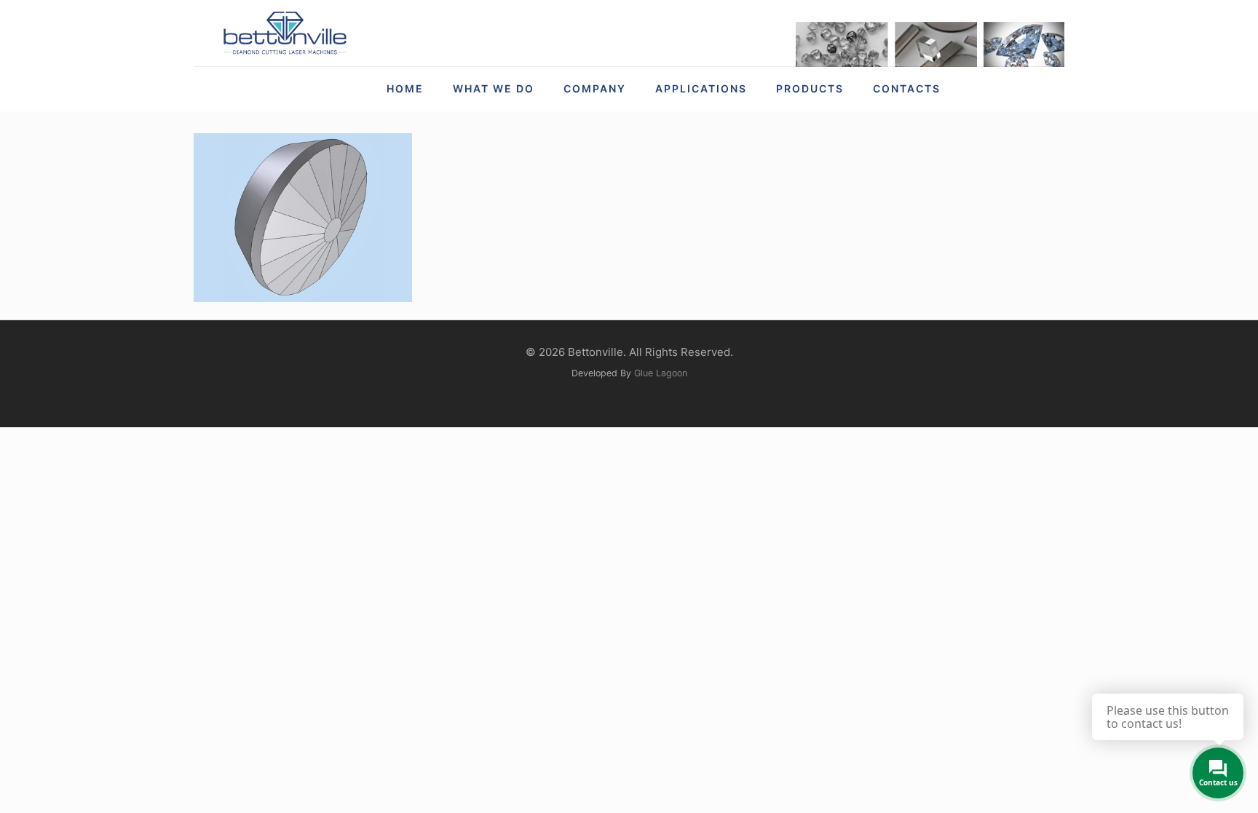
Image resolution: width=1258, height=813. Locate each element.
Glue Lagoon (660, 373)
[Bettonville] (284, 33)
